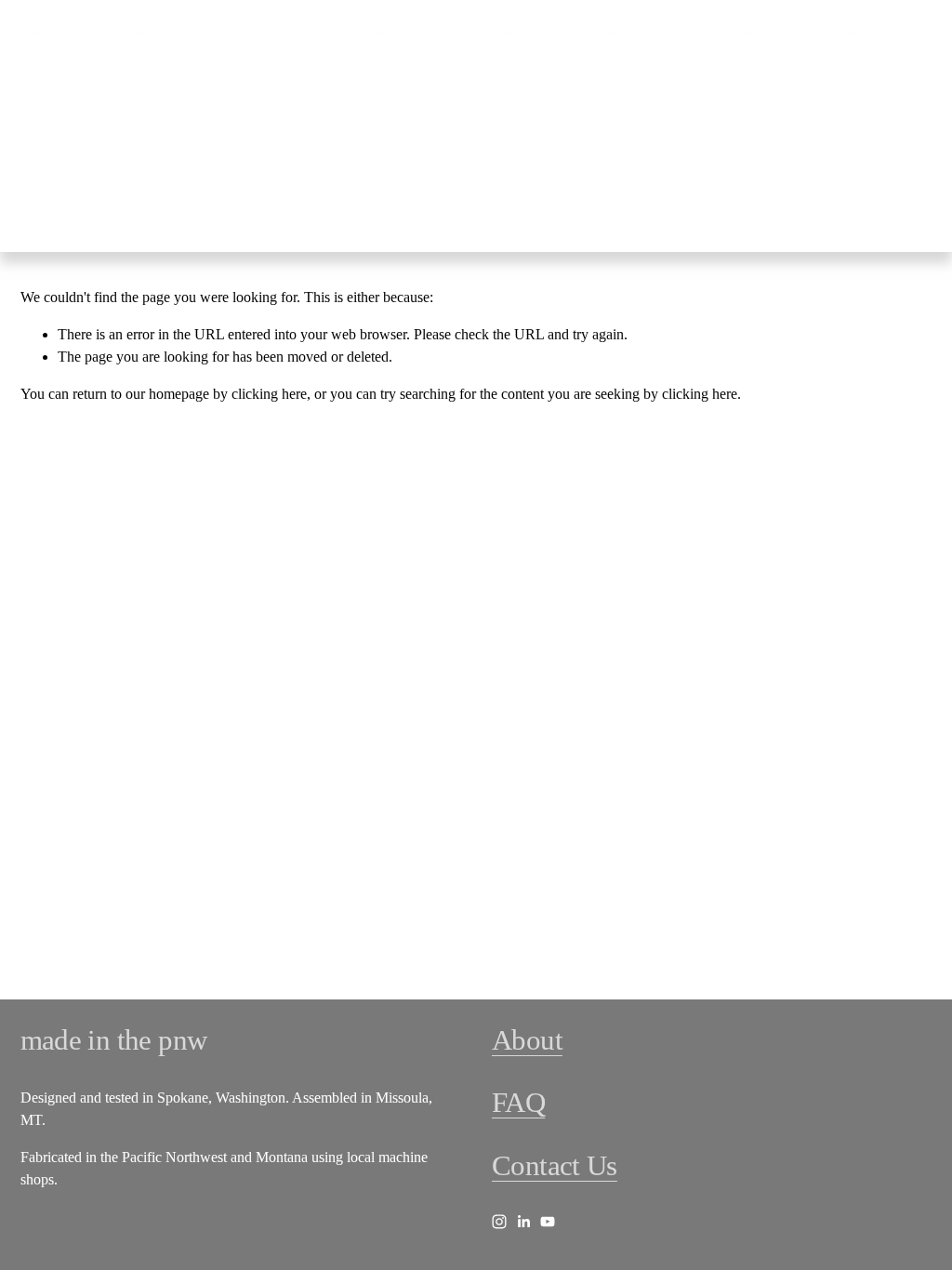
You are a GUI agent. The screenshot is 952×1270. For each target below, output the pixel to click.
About (527, 1040)
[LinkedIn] (523, 1221)
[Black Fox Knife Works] (499, 1221)
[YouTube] (547, 1221)
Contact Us (554, 1166)
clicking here (269, 394)
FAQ (518, 1102)
